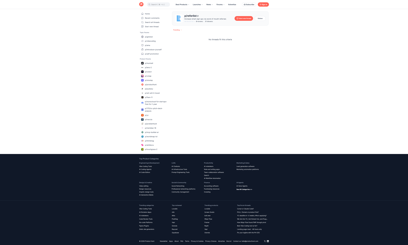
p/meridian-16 (150, 128)
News (208, 4)
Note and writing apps (212, 169)
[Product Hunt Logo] (141, 4)
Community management (180, 192)
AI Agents (240, 182)
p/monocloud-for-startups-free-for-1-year (156, 102)
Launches (197, 4)
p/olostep (149, 80)
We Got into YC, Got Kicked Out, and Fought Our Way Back (252, 219)
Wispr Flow (208, 219)
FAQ (181, 241)
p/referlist (190, 15)
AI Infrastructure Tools (179, 169)
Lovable (174, 209)
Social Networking (178, 186)
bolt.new (207, 215)
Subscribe (250, 4)
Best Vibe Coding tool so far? (247, 226)
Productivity (208, 163)
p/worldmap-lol (151, 136)
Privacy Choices (210, 241)
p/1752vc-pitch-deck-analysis (154, 109)
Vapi (173, 222)
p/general (149, 37)
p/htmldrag (149, 141)
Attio (173, 215)
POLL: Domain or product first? (248, 212)
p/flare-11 (149, 97)
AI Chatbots (176, 166)
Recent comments (152, 18)
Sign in (264, 4)
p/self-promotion (152, 54)
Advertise (232, 4)
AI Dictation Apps (145, 212)
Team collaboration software (214, 172)
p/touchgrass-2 (151, 149)
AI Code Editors (144, 172)
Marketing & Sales (242, 163)
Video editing (143, 186)
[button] (177, 30)
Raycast (174, 229)
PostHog (175, 219)
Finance (207, 182)
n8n (173, 212)
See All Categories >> (244, 189)
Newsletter (163, 241)
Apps (171, 241)
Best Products (181, 4)
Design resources (145, 189)
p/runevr (148, 72)
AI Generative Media (146, 195)
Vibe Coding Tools (145, 166)
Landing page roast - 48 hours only (249, 229)
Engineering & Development (149, 163)
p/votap (148, 76)
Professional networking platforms (183, 189)
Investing (207, 192)
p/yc (147, 115)
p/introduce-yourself (153, 49)
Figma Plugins (144, 226)
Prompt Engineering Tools (180, 172)
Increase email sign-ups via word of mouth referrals (205, 19)
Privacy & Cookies (197, 241)
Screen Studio (209, 212)
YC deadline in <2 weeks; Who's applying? (252, 215)
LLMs (174, 163)
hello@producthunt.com (250, 241)
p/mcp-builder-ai (152, 132)
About (177, 241)
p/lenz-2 (148, 67)
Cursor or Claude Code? (245, 209)
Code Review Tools (145, 219)
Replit (206, 226)
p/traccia (148, 119)
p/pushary (149, 89)
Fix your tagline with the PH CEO (248, 232)
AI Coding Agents (145, 169)
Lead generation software (245, 166)
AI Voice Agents (241, 186)
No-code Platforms (145, 222)
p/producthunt (151, 84)
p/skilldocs (149, 145)
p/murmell (149, 63)
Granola (174, 226)
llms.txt (228, 241)
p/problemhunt (151, 124)
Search (206, 175)
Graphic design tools (146, 192)
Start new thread (152, 26)
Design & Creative (145, 182)
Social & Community (179, 182)
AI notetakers (208, 166)
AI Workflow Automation (212, 178)
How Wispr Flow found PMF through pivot (251, 222)
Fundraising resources (211, 189)
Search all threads (152, 22)
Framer (206, 222)
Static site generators (146, 229)
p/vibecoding (150, 41)
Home (147, 14)
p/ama (147, 45)
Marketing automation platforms (247, 169)
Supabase (175, 232)
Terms (187, 241)
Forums (220, 4)
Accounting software (211, 186)
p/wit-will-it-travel (152, 93)
